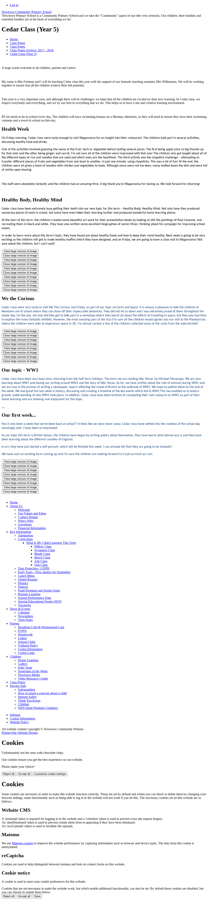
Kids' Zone (25, 667)
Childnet (23, 704)
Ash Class (40, 561)
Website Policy (19, 722)
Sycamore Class (44, 550)
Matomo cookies (22, 843)
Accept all (24, 773)
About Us (16, 506)
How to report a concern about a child (42, 693)
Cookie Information (22, 718)
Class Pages (17, 43)
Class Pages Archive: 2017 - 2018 (31, 50)
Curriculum (25, 539)
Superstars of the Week (33, 671)
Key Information (20, 531)
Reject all (8, 773)
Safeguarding (26, 689)
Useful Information (30, 649)
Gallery (23, 664)
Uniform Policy (28, 645)
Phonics (23, 583)
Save (37, 896)
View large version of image (20, 251)
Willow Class (42, 546)
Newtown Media (29, 675)
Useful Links (26, 653)
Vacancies (24, 605)
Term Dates (25, 620)
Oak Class (41, 565)
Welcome (24, 509)
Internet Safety (27, 697)
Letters (22, 638)
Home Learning (28, 660)
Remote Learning (29, 594)
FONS (22, 631)
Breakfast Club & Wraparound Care (41, 627)
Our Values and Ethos (32, 513)
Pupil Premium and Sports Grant (39, 590)
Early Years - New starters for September (44, 572)
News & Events (20, 609)
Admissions (25, 535)
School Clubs (26, 642)
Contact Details (28, 517)
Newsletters (25, 616)
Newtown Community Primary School (26, 12)
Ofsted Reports (27, 579)
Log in (14, 5)
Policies (23, 587)
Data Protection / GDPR (33, 568)
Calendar (24, 612)
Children (15, 656)
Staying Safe (18, 686)
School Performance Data (34, 598)
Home (14, 39)
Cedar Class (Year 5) (23, 54)
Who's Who (25, 520)
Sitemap (15, 715)
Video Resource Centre (33, 678)
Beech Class (42, 557)
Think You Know (29, 700)
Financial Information (32, 528)
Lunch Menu (26, 576)
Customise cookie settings (50, 773)
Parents (14, 623)
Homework (25, 634)
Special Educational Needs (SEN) (40, 601)
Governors (25, 524)
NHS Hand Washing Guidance (38, 708)
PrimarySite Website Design (20, 732)
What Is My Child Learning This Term (51, 542)
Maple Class (42, 553)
